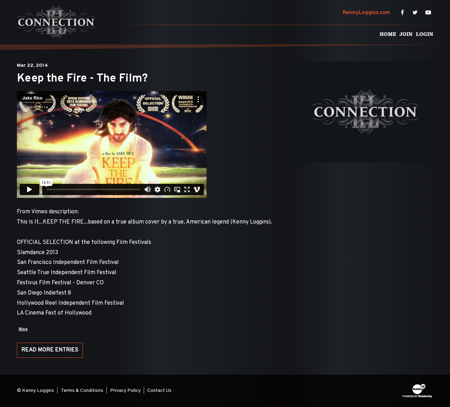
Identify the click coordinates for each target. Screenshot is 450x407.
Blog (23, 329)
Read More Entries (49, 350)
